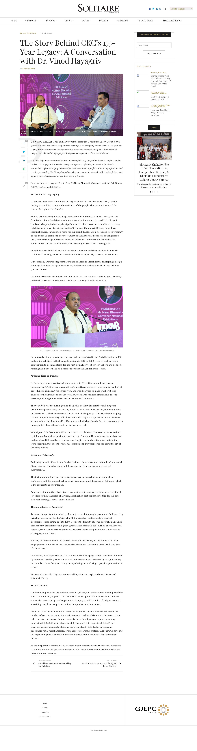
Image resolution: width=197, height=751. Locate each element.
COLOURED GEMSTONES (160, 105)
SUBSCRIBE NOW (154, 53)
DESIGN (68, 21)
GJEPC (14, 21)
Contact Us (45, 712)
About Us (44, 708)
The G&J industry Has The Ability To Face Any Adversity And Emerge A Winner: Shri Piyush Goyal (161, 81)
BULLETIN (103, 21)
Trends (163, 94)
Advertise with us (44, 717)
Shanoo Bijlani (28, 69)
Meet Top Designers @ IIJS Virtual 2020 (160, 98)
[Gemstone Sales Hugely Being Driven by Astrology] (144, 111)
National (162, 72)
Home (44, 703)
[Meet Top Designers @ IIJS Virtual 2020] (144, 96)
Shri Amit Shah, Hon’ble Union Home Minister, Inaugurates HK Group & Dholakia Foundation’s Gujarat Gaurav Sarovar (154, 172)
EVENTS (85, 21)
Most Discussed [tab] (144, 67)
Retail (23, 33)
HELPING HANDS (145, 21)
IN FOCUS (50, 21)
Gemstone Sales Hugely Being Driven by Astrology (160, 112)
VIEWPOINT (30, 21)
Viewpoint (31, 33)
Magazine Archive (172, 21)
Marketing (122, 21)
